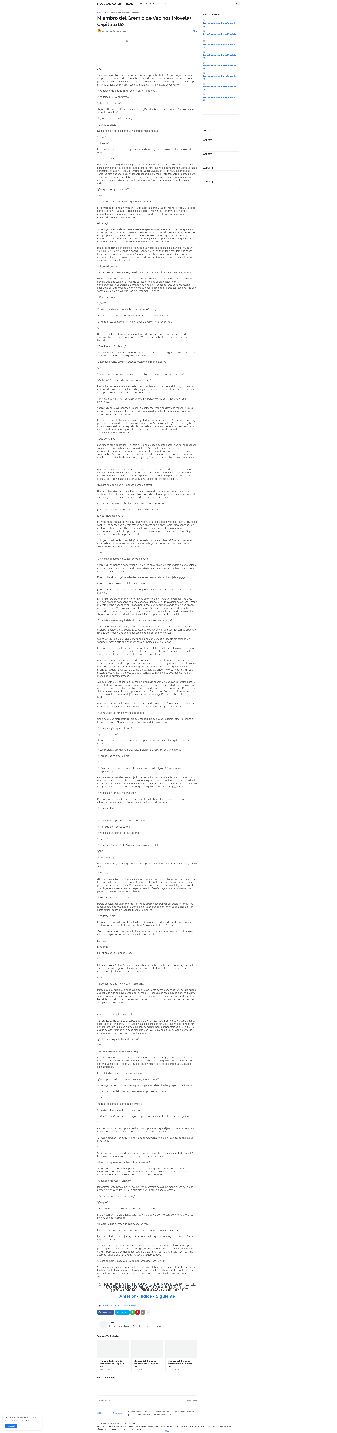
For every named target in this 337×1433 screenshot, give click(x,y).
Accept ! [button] (11, 1426)
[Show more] (148, 1312)
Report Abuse (212, 130)
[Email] (143, 1312)
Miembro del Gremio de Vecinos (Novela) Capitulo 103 (180, 1363)
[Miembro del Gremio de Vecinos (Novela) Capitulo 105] (113, 1349)
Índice (146, 1296)
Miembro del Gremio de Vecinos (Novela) (121, 13)
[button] (232, 3)
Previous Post (104, 1401)
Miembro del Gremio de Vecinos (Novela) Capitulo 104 (146, 1363)
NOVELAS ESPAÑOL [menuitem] (155, 4)
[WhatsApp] (132, 1312)
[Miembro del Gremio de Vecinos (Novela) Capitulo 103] (181, 1349)
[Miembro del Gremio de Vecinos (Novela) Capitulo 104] (147, 1349)
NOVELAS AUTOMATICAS (115, 4)
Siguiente (165, 1296)
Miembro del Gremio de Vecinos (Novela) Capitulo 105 (111, 1363)
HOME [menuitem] (139, 4)
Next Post (191, 1401)
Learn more (24, 1420)
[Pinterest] (137, 1312)
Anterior (128, 1296)
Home (99, 13)
